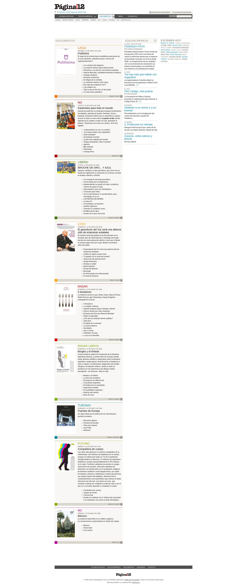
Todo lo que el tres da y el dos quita (97, 90)
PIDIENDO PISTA (134, 46)
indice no (115, 156)
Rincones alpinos (90, 420)
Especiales (126, 20)
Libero (93, 20)
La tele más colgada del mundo (95, 139)
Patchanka (87, 149)
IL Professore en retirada (138, 124)
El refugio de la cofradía (92, 80)
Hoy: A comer (88, 331)
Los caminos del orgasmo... (94, 65)
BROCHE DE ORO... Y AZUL (94, 167)
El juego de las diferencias (93, 380)
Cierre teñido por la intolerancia (95, 182)
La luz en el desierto (91, 335)
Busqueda (141, 567)
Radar (57, 20)
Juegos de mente (90, 493)
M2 (118, 20)
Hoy (84, 12)
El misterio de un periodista (94, 385)
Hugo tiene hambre (90, 388)
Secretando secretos (91, 137)
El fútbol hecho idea (91, 211)
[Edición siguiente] (57, 12)
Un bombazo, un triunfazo (93, 204)
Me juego (87, 271)
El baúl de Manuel (90, 269)
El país (127, 44)
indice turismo (113, 437)
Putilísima (83, 53)
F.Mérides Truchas (90, 333)
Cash (78, 20)
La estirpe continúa (90, 306)
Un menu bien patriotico (92, 92)
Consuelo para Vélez (91, 192)
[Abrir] (95, 16)
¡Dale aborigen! (89, 135)
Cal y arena (87, 530)
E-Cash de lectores (90, 276)
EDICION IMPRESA (136, 40)
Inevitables (87, 328)
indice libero (113, 218)
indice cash (114, 280)
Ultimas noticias (98, 567)
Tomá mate (87, 528)
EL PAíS (127, 72)
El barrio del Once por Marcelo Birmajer (98, 314)
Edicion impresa (113, 567)
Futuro (112, 20)
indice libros (113, 399)
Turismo (85, 20)
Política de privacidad (132, 580)
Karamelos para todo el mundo (95, 108)
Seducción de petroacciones (94, 259)
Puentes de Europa (89, 410)
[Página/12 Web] (70, 10)
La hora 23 (87, 201)
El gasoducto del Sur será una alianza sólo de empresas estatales (99, 231)
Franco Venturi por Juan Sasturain (96, 311)
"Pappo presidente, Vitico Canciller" (97, 142)
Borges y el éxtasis (88, 351)
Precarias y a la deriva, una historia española (100, 70)
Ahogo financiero (90, 261)
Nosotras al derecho (91, 77)
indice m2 (115, 542)
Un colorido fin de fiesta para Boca (96, 180)
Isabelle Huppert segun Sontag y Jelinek (99, 309)
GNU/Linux (136, 582)
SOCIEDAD (128, 105)
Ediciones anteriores (160, 12)
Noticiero (86, 430)
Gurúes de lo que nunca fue (94, 214)
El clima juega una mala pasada (95, 274)
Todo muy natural (90, 425)
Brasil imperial (89, 266)
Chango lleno (88, 152)
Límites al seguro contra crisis (94, 254)
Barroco (82, 516)
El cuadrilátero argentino (93, 390)
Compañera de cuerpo (90, 449)
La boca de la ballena (91, 378)
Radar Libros (68, 20)
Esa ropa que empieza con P (94, 85)
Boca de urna (88, 395)
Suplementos (128, 567)
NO (99, 20)
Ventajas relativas (90, 75)
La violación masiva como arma (95, 82)
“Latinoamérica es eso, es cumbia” (96, 130)
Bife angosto (88, 147)
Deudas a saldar (89, 264)
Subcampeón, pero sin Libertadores (97, 189)
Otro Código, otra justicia (138, 91)
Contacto (152, 567)
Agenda (86, 144)
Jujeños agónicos (90, 206)
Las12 (104, 20)
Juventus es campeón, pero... (94, 209)
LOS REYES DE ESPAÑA (93, 199)
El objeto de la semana (92, 323)
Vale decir (87, 321)
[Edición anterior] (55, 12)
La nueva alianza (90, 326)
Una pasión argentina (91, 383)
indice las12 (114, 96)
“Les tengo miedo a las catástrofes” (97, 132)
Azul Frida (87, 428)
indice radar (114, 339)
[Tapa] (66, 76)
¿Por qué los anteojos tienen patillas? (98, 318)
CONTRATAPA (129, 133)
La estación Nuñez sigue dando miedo (98, 68)
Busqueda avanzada (182, 12)
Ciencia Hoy (88, 495)
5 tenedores (84, 292)
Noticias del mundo (90, 392)
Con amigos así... (90, 87)
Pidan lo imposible (90, 316)
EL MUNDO (128, 122)
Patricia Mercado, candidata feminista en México (102, 73)
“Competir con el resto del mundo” (96, 257)
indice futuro (113, 504)
